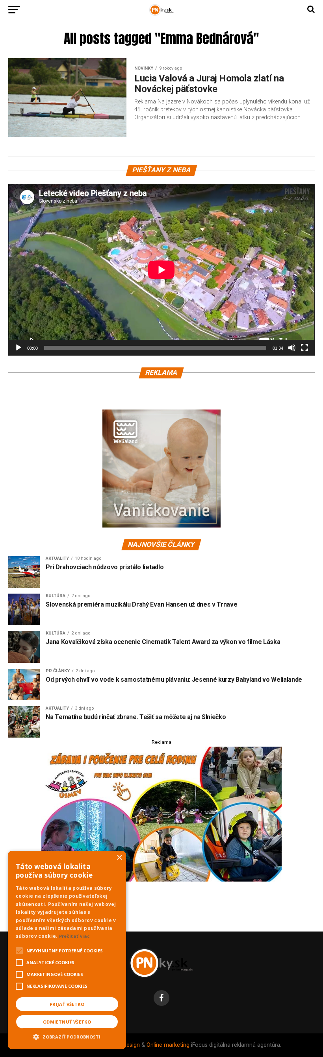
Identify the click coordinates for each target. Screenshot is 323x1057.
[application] (161, 270)
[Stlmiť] (292, 348)
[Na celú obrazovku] (304, 348)
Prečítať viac (74, 936)
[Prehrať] (18, 348)
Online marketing (168, 1045)
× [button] (119, 858)
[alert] (67, 950)
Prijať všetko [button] (67, 1004)
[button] (67, 1036)
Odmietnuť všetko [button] (67, 1022)
